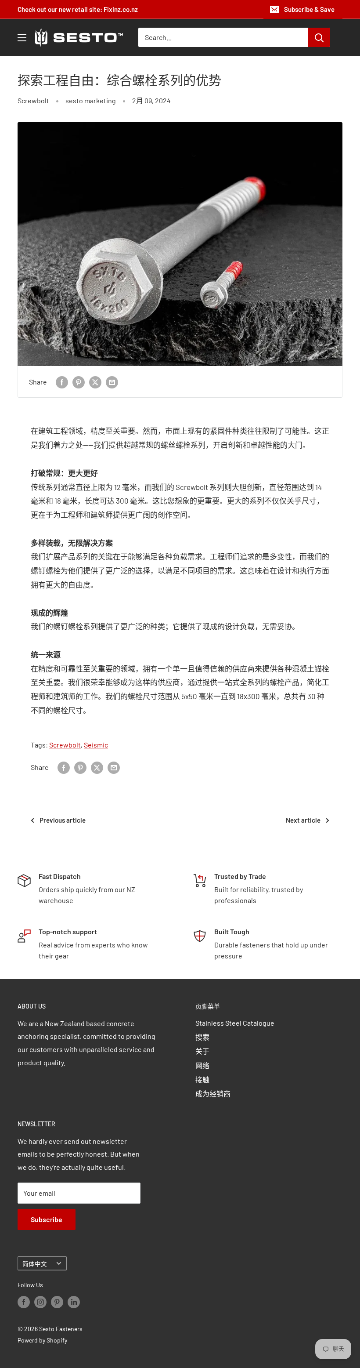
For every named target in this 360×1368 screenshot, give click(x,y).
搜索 (202, 1037)
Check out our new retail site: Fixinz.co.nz (78, 9)
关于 (202, 1051)
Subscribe (46, 1219)
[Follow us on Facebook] (24, 1302)
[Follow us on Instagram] (40, 1302)
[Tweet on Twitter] (95, 381)
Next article (303, 820)
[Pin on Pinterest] (78, 381)
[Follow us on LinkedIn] (74, 1302)
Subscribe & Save (309, 9)
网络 (202, 1065)
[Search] (319, 37)
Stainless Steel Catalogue (234, 1023)
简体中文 (34, 1263)
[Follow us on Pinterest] (57, 1302)
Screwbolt (33, 100)
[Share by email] (112, 381)
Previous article (63, 820)
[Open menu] (22, 37)
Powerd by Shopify (42, 1340)
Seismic (96, 744)
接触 (202, 1079)
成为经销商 (212, 1093)
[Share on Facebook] (62, 381)
